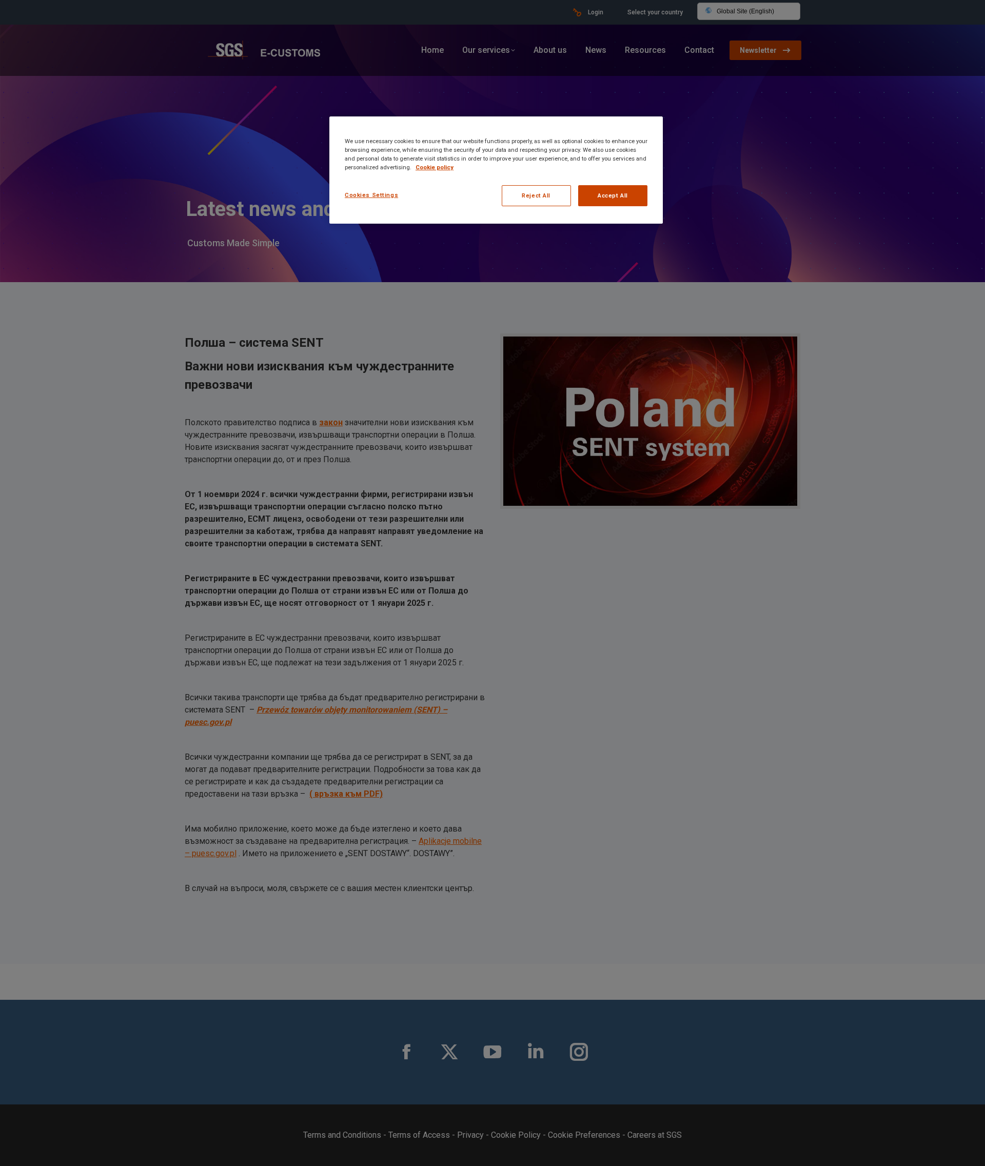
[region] (496, 170)
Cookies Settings (371, 195)
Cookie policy (435, 167)
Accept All (613, 195)
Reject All (536, 195)
